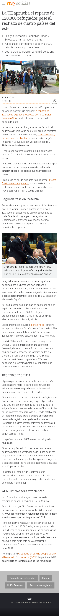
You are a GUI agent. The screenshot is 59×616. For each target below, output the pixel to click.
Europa (45, 578)
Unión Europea (15, 585)
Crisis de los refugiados (22, 578)
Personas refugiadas (40, 585)
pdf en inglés (37, 324)
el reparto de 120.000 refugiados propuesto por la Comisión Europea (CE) (26, 115)
